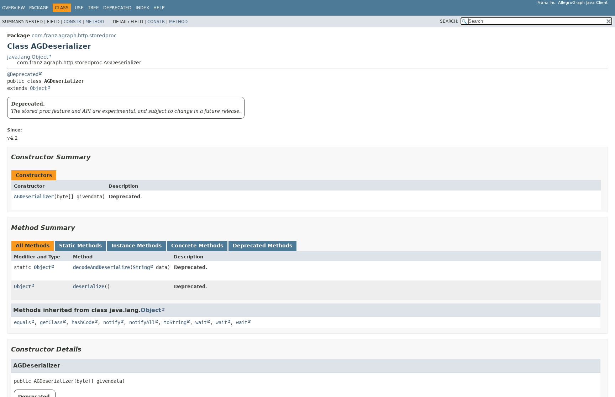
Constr (72, 21)
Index (142, 7)
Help (158, 7)
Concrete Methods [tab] (197, 245)
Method (94, 21)
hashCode (83, 322)
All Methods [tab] (32, 245)
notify (111, 322)
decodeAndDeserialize (101, 267)
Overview (13, 7)
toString (175, 322)
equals (22, 322)
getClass (51, 322)
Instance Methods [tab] (136, 245)
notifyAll (142, 322)
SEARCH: (449, 21)
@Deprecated (22, 74)
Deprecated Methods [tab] (262, 245)
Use (79, 7)
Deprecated (117, 7)
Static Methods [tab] (80, 245)
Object (38, 88)
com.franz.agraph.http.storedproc (74, 35)
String (141, 267)
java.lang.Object (27, 57)
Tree (93, 7)
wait (201, 322)
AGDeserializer (34, 196)
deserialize (88, 286)
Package (39, 7)
